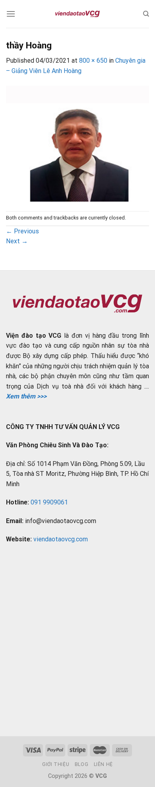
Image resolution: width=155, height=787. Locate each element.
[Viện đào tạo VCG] (77, 14)
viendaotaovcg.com (60, 539)
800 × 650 (93, 60)
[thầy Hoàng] (77, 143)
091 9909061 (49, 502)
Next (17, 241)
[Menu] (10, 13)
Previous (22, 231)
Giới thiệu (55, 764)
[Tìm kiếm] (146, 13)
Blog (81, 764)
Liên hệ (103, 764)
